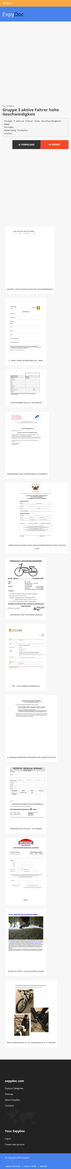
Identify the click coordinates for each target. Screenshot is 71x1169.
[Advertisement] (35, 63)
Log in (8, 1138)
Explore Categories (14, 1088)
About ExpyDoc (12, 1099)
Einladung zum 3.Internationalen (26, 615)
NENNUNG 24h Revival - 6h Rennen (26, 828)
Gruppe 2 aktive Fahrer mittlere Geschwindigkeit (30, 289)
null (26, 900)
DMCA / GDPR (30, 1166)
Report (55, 144)
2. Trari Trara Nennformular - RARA (26, 360)
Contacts (9, 1105)
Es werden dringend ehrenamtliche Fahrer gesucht (31, 757)
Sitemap (9, 1094)
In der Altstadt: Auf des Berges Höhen (26, 971)
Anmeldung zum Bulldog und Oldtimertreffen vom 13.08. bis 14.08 (37, 547)
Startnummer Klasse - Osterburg (26, 402)
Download (27, 144)
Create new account (14, 1144)
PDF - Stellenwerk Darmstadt (26, 686)
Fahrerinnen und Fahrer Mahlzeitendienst (27, 474)
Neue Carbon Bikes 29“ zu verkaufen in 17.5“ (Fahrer (31, 1042)
